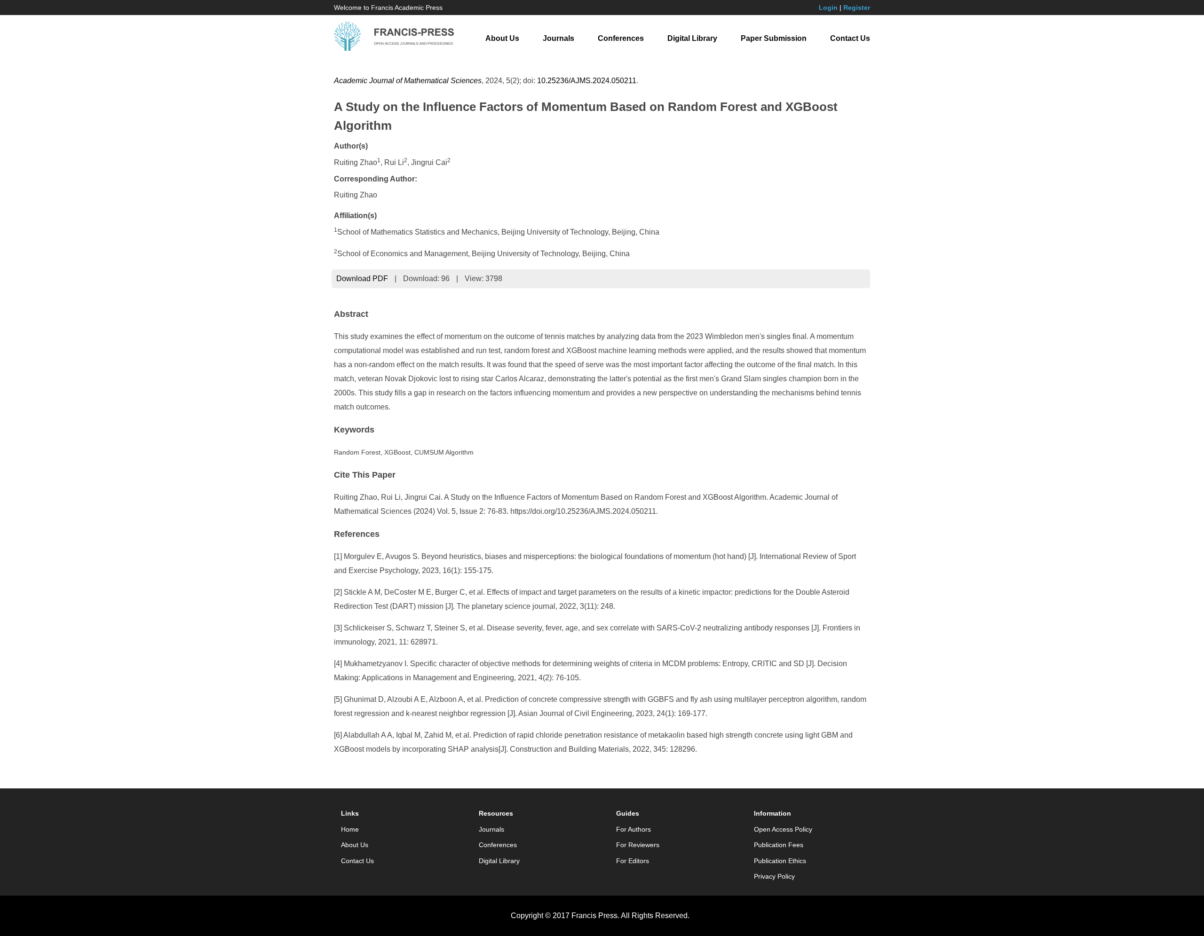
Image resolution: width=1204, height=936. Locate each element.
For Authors (633, 829)
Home (350, 829)
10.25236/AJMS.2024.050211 (586, 81)
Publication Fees (778, 845)
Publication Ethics (780, 861)
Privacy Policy (774, 876)
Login (828, 7)
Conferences (621, 38)
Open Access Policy (783, 829)
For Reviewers (637, 845)
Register (856, 7)
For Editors (632, 861)
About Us (502, 38)
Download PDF (362, 279)
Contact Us (850, 38)
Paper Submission (774, 38)
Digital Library (692, 38)
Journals (558, 38)
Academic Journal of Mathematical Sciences (408, 81)
